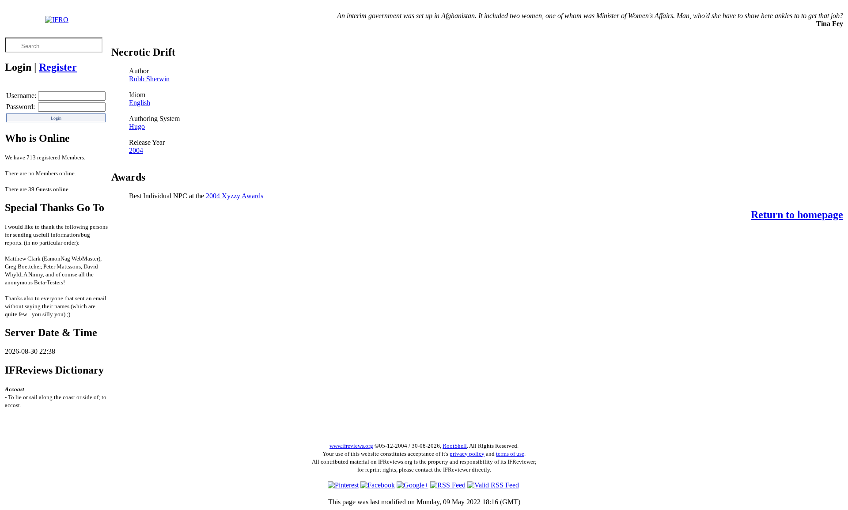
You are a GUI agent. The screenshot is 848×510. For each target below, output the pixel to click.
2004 (136, 150)
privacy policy (467, 453)
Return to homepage (797, 214)
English (139, 102)
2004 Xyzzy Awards (234, 196)
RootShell (455, 445)
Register (58, 67)
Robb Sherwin (149, 79)
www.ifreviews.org (351, 445)
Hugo (137, 126)
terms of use (510, 453)
